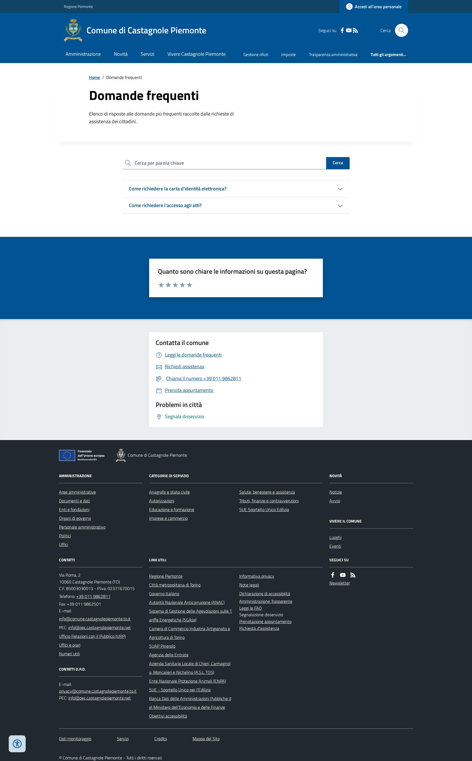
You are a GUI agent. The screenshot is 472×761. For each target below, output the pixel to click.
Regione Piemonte (78, 6)
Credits (160, 738)
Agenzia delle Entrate (168, 654)
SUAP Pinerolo (162, 646)
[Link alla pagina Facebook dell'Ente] (332, 575)
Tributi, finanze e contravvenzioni (269, 500)
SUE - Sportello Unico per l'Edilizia (180, 689)
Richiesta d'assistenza (259, 628)
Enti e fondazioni (74, 509)
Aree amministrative (77, 492)
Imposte (288, 54)
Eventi (335, 546)
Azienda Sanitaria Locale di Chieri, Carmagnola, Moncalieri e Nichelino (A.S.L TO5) (190, 668)
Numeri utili (69, 653)
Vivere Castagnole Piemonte (196, 54)
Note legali (249, 585)
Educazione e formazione (171, 509)
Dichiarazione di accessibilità (264, 593)
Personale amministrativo (82, 527)
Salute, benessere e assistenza (267, 492)
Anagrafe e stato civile (169, 492)
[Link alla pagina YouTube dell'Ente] (343, 575)
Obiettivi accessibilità (168, 716)
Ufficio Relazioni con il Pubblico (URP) (92, 636)
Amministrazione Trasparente (265, 601)
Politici (65, 535)
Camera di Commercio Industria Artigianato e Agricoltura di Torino (189, 633)
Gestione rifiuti (255, 54)
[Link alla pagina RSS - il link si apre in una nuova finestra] (355, 30)
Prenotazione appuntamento (265, 621)
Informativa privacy (256, 576)
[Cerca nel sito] (399, 30)
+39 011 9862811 (93, 596)
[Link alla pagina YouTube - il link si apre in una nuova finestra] (349, 30)
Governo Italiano (164, 593)
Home (94, 77)
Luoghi (335, 537)
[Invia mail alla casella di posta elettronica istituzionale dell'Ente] (95, 618)
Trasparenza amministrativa (333, 54)
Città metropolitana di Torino (174, 585)
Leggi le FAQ (250, 608)
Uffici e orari (69, 645)
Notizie (335, 492)
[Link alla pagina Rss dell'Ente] (353, 575)
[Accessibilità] (17, 743)
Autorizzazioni (161, 500)
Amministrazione (83, 54)
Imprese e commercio (168, 518)
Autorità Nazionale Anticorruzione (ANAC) (187, 602)
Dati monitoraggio (75, 738)
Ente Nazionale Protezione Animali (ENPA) (187, 681)
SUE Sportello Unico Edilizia (264, 509)
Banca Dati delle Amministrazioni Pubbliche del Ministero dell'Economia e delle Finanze (190, 702)
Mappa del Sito (206, 738)
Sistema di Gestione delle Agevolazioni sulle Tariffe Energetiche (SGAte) (190, 615)
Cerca (338, 162)
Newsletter (339, 583)
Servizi (147, 54)
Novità (121, 54)
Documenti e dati (74, 500)
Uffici (63, 544)
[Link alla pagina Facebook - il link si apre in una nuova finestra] (342, 30)
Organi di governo (75, 518)
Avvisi (334, 500)
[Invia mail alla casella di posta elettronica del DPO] (98, 691)
